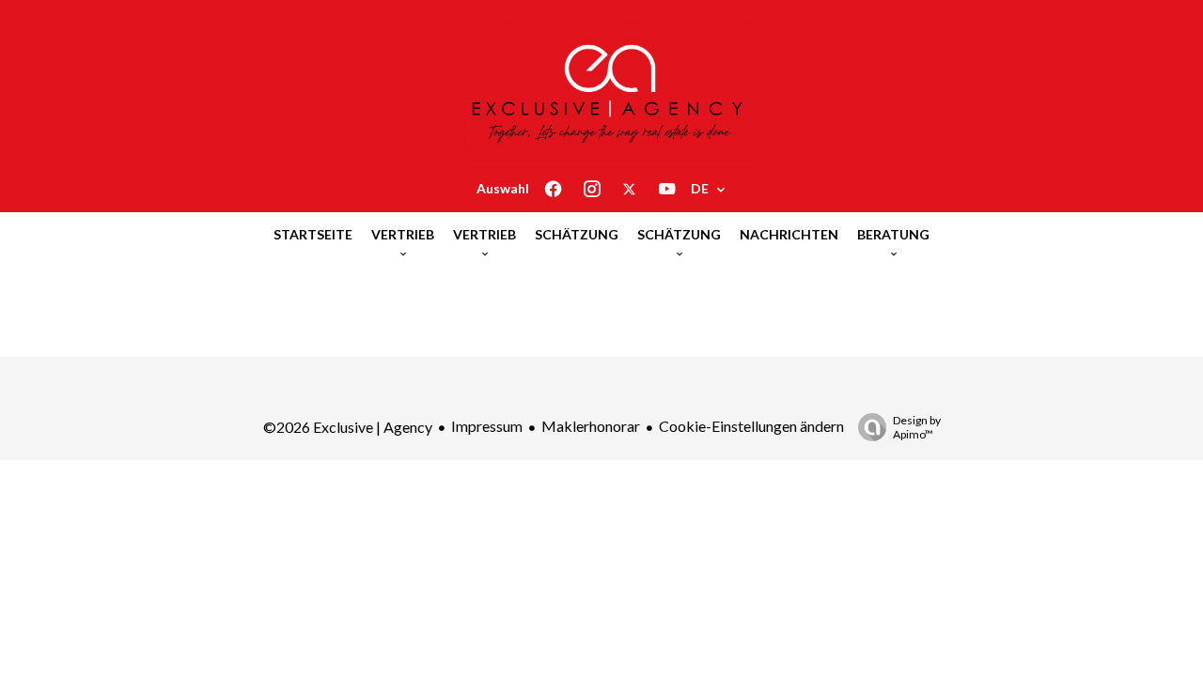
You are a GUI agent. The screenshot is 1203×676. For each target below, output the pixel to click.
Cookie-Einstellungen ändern (751, 426)
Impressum (487, 426)
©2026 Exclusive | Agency (347, 427)
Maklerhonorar (590, 426)
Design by (917, 427)
